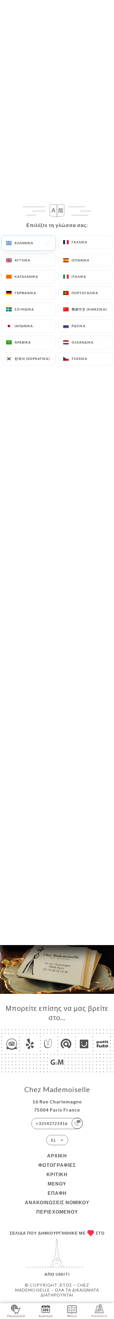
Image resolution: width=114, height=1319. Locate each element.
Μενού (57, 1183)
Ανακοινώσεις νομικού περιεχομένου (57, 1207)
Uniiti (63, 1274)
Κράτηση (46, 1316)
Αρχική (57, 1155)
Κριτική (57, 1174)
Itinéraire (99, 1316)
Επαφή (57, 1193)
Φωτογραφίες (57, 1165)
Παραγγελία (16, 1316)
